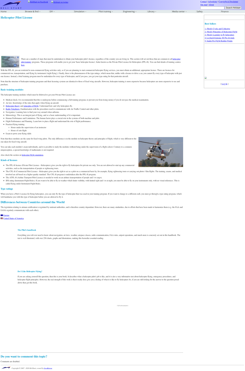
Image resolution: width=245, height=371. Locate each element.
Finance (225, 11)
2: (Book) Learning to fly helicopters (219, 34)
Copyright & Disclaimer (228, 1)
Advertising (212, 1)
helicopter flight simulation (32, 155)
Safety (200, 11)
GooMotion (48, 368)
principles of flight (31, 106)
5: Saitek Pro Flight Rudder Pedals (218, 40)
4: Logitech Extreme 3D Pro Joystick (219, 37)
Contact (203, 1)
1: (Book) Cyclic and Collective (217, 28)
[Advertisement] (77, 37)
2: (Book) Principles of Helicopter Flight (221, 31)
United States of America (13, 218)
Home (4, 11)
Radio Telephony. (13, 109)
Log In (224, 83)
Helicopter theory (13, 106)
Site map (203, 4)
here (22, 65)
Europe (6, 215)
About (211, 4)
